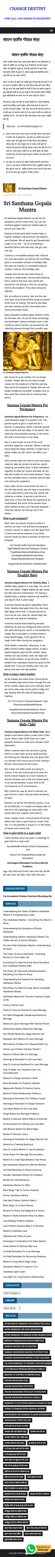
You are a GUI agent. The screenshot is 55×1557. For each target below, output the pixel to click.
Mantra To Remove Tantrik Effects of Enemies (25, 1119)
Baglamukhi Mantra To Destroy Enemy (21, 1088)
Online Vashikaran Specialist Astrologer (25, 1391)
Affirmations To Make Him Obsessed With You (25, 1044)
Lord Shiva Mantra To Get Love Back (20, 1108)
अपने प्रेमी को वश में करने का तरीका (16, 1425)
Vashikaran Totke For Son (18, 1420)
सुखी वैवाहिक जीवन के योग (13, 1539)
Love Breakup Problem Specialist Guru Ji (25, 1369)
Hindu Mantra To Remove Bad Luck (20, 1246)
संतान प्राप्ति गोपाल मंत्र (35, 875)
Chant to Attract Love (13, 1005)
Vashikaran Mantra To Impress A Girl (20, 1266)
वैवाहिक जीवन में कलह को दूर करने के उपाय (19, 1505)
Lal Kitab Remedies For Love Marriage (21, 1251)
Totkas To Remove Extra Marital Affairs (25, 1408)
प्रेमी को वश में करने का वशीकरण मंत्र (17, 1471)
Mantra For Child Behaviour (16, 1180)
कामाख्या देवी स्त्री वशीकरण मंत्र (15, 1431)
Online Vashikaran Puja (16, 1380)
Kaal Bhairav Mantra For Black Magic (20, 1129)
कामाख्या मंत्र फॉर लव (37, 1431)
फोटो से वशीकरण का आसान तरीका (16, 1488)
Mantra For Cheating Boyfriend (18, 1144)
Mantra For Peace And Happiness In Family (23, 1210)
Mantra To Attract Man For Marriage (20, 1054)
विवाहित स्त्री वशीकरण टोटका (15, 1499)
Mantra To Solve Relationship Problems (22, 1093)
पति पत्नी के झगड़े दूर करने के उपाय (16, 1465)
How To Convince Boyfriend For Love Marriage (25, 1064)
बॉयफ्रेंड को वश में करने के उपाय (15, 1493)
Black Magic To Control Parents (18, 1205)
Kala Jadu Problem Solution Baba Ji (20, 1200)
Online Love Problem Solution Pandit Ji (22, 1049)
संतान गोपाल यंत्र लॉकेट (16, 875)
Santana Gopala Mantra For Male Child (24, 732)
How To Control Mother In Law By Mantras (23, 1149)
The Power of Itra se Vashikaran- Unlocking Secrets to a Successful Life (24, 955)
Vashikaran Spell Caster (14, 1271)
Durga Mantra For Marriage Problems (21, 1113)
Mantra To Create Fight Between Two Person (24, 1159)
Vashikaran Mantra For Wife (16, 1185)
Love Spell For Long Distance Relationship (23, 1277)
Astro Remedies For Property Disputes (21, 1083)
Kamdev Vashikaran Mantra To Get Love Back (27, 1357)
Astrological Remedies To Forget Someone (23, 1103)
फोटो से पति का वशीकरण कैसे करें (16, 1482)
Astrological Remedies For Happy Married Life (25, 1139)
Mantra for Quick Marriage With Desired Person (26, 1023)
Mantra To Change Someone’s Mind (20, 1078)
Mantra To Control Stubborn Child (22, 1374)
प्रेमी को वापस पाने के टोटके (14, 1477)
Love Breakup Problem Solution (18, 1221)
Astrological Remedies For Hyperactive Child (27, 1323)
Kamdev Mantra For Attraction (20, 1346)
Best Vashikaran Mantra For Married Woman (24, 1164)
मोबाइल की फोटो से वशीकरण (39, 1493)
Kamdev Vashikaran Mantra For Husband (22, 1175)
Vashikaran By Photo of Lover (17, 1236)
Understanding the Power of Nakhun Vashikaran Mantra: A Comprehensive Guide (26, 913)
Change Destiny (26, 195)
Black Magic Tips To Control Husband (21, 1190)
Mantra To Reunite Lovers (15, 1134)
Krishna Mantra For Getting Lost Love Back (23, 1124)
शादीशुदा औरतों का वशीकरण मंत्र (15, 1511)
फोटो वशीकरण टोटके (34, 1477)
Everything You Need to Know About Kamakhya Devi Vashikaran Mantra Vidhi (26, 964)
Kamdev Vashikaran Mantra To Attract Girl (26, 1352)
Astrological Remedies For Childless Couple (24, 1098)
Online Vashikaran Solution (19, 1386)
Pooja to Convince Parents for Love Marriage (24, 1010)
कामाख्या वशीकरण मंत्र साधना (14, 1443)
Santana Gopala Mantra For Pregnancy (24, 416)
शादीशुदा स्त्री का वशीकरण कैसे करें (16, 1522)
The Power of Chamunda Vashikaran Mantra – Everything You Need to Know (25, 972)
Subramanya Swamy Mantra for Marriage (22, 1029)
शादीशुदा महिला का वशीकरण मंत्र (15, 1516)
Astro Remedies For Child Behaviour (23, 1329)
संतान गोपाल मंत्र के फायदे (18, 871)
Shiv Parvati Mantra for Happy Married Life (23, 1034)
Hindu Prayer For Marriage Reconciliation (23, 1154)
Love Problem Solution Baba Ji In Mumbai (23, 1226)
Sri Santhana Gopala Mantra (32, 188)
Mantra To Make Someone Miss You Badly (23, 1215)
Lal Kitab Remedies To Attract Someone (22, 1170)
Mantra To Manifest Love (15, 1231)
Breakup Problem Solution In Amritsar (24, 1340)
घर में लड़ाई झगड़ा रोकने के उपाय (15, 1454)
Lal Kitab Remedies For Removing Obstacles (24, 1256)
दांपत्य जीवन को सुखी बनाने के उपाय (16, 1459)
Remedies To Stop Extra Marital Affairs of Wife (28, 1403)
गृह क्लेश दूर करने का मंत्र (37, 1443)
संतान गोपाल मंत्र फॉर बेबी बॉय (36, 1528)
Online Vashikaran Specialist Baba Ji (23, 1397)
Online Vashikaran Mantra (15, 1195)
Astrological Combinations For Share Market (24, 1241)
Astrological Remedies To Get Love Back (22, 1059)
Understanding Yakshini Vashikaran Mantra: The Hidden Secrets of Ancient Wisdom (26, 938)
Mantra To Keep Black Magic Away (20, 1261)
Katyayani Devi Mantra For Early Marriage (23, 1039)
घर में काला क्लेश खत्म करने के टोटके (17, 1448)
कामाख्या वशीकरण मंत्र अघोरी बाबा (16, 1437)
